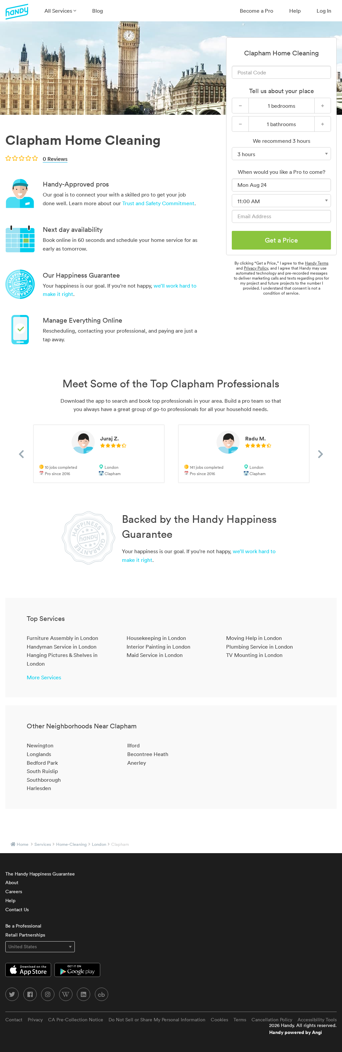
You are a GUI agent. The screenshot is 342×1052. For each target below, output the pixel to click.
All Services (58, 10)
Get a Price (281, 240)
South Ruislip (42, 771)
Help (295, 10)
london (99, 844)
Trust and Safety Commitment (158, 203)
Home (22, 844)
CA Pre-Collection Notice (75, 1019)
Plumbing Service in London (259, 646)
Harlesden (39, 788)
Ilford (133, 745)
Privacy (35, 1019)
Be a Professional (23, 926)
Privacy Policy (256, 268)
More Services (44, 677)
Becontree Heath (147, 754)
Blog (97, 10)
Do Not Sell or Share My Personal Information (157, 1019)
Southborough (44, 779)
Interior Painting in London (158, 646)
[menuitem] (60, 10)
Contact (13, 1019)
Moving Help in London (254, 638)
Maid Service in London (155, 655)
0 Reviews (55, 158)
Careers (13, 892)
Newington (40, 745)
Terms (239, 1019)
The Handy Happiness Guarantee (40, 874)
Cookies (219, 1019)
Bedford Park (42, 762)
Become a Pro (256, 10)
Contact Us (17, 910)
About (11, 883)
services (42, 844)
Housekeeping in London (156, 638)
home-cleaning (71, 844)
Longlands (39, 754)
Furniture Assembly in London (62, 638)
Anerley (136, 762)
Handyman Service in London (62, 646)
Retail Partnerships (25, 935)
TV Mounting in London (254, 655)
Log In (324, 10)
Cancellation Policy (271, 1019)
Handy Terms (316, 263)
